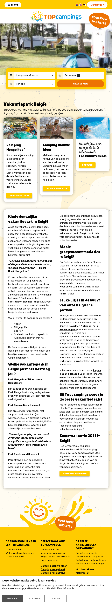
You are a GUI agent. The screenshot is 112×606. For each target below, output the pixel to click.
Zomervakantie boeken (74, 473)
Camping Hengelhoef (53, 569)
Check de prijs (80, 84)
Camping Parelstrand (53, 572)
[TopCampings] (56, 16)
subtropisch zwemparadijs (23, 301)
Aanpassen (34, 598)
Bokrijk (73, 326)
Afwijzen (56, 598)
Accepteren (12, 598)
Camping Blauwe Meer (54, 565)
